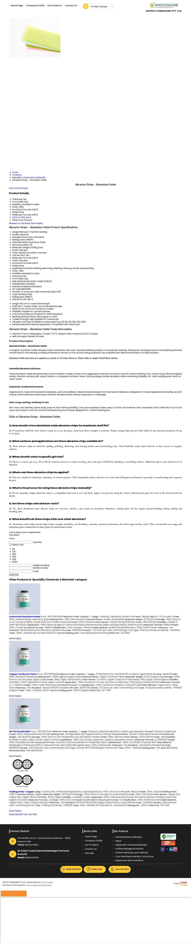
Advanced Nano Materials (128, 837)
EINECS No (17, 299)
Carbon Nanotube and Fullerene (131, 852)
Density (16, 291)
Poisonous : (165, 627)
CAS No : (170, 630)
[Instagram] (175, 851)
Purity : (146, 622)
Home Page (17, 5)
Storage (16, 237)
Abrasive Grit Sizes (21, 321)
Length (15, 303)
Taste (15, 260)
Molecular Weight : (140, 619)
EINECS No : (119, 632)
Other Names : (115, 622)
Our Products (54, 5)
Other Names (19, 252)
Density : (107, 630)
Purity (15, 270)
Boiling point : (87, 632)
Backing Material (20, 316)
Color (15, 314)
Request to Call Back (19, 223)
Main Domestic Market (23, 336)
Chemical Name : (105, 619)
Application (18, 268)
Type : (146, 630)
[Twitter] (167, 851)
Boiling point (18, 296)
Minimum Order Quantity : (77, 616)
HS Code (16, 289)
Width (15, 308)
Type (14, 294)
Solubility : (76, 797)
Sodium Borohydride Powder (25, 616)
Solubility (16, 273)
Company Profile (35, 5)
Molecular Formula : (157, 624)
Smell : (83, 622)
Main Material (19, 281)
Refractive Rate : (25, 750)
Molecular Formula (21, 257)
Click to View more (21, 217)
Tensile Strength (20, 319)
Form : (143, 627)
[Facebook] (163, 851)
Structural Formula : (38, 627)
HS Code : (72, 630)
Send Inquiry (37, 223)
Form (15, 278)
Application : (85, 624)
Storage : (66, 736)
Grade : (29, 734)
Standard (17, 286)
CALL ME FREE (30, 814)
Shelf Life (16, 306)
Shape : (40, 684)
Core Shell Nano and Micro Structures (134, 856)
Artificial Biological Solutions (129, 848)
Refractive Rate (20, 244)
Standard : (35, 630)
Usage (15, 231)
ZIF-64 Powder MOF (19, 731)
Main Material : (111, 627)
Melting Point (18, 239)
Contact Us (71, 5)
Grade (15, 234)
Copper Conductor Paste (23, 674)
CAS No (16, 255)
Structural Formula (21, 263)
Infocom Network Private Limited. (39, 885)
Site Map (89, 853)
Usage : (111, 616)
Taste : (37, 632)
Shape (15, 265)
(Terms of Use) (47, 882)
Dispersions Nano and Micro (129, 860)
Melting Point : (67, 619)
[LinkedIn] (171, 851)
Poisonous (17, 276)
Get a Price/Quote (18, 188)
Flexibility (16, 311)
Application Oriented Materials (131, 845)
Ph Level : (152, 616)
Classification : (72, 627)
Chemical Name (20, 242)
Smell (15, 250)
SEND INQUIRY (16, 814)
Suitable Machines (21, 324)
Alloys (118, 841)
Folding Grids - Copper (21, 791)
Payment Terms (20, 333)
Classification (19, 283)
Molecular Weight (21, 247)
